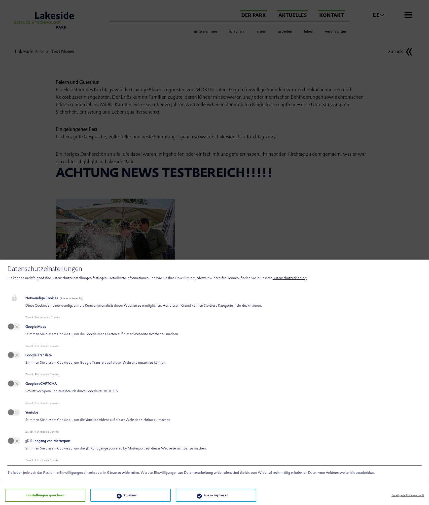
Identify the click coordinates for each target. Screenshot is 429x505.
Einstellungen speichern (45, 495)
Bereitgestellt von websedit (408, 495)
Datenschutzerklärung (290, 278)
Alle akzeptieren (216, 495)
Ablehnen (131, 495)
